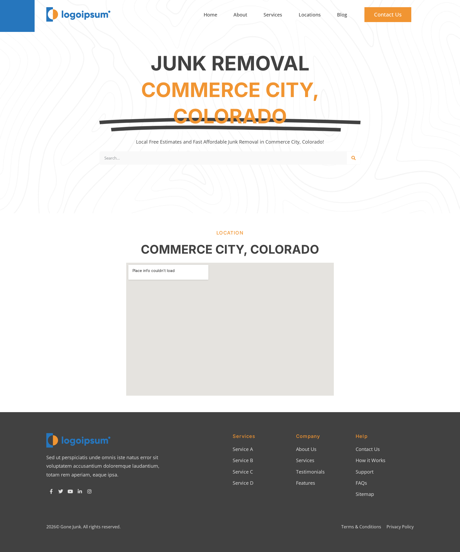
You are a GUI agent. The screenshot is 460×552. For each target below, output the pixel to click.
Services (273, 14)
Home (210, 14)
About (240, 14)
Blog (342, 14)
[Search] (353, 158)
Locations (310, 14)
